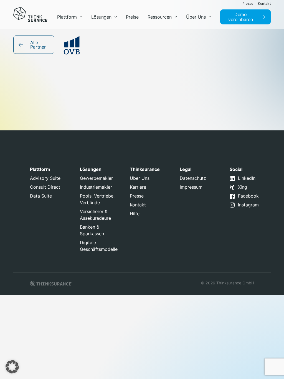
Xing (242, 187)
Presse (137, 196)
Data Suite (41, 196)
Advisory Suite (45, 178)
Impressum (191, 187)
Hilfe (135, 213)
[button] (12, 367)
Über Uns (139, 178)
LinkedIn (246, 178)
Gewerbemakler (96, 178)
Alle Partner (38, 45)
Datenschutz (193, 178)
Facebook (248, 196)
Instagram (248, 205)
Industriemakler (96, 187)
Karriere (138, 187)
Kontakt (138, 205)
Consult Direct (45, 187)
